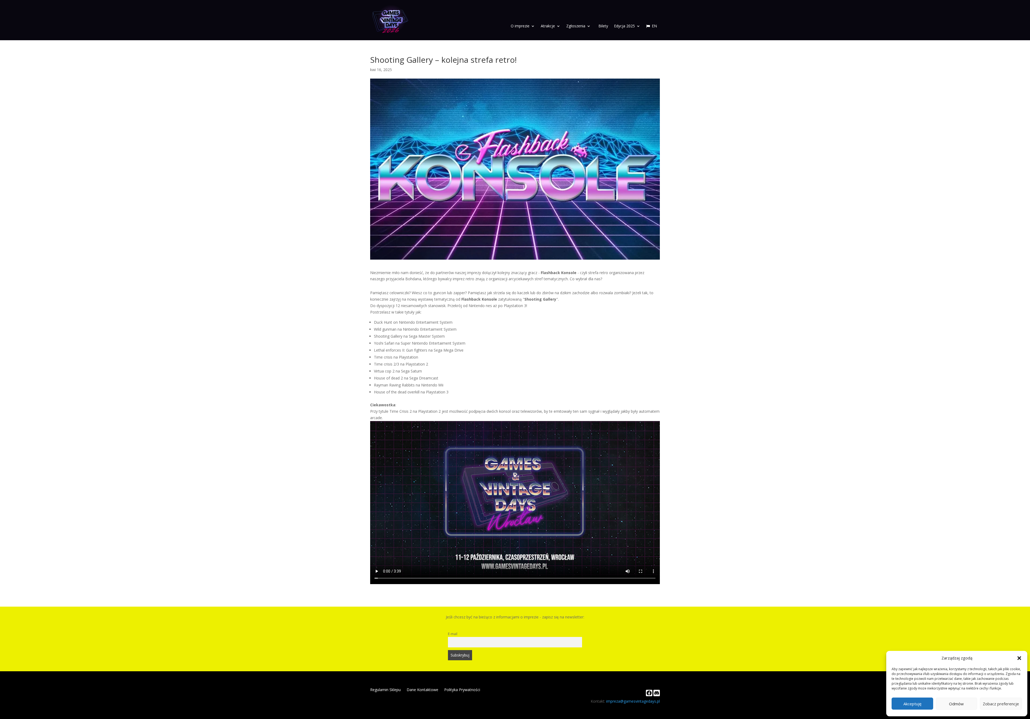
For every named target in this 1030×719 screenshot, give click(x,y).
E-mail (452, 634)
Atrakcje (548, 26)
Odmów (956, 703)
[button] (1019, 658)
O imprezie (520, 26)
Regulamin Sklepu (385, 690)
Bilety (603, 26)
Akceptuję (912, 703)
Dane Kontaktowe (422, 690)
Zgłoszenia (575, 26)
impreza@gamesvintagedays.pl (633, 701)
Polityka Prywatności (462, 690)
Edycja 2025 (624, 26)
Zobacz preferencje (1001, 703)
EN (654, 26)
